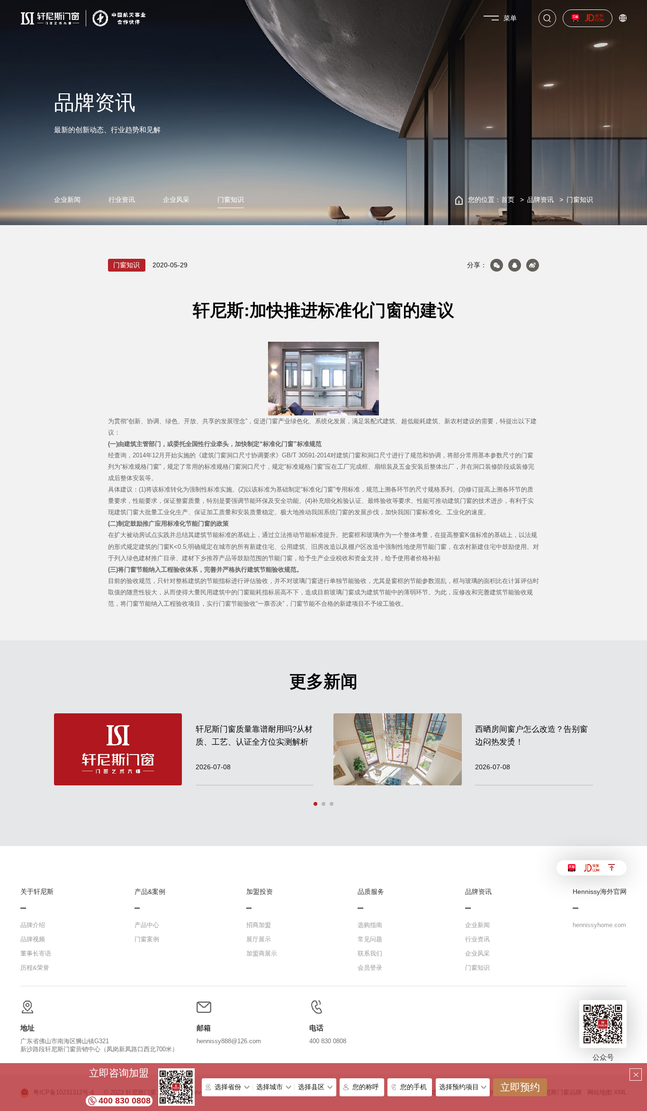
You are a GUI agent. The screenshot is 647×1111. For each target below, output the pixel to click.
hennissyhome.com (599, 925)
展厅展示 (258, 939)
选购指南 (370, 925)
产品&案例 (150, 892)
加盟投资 (259, 892)
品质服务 (371, 892)
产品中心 (147, 925)
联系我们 (370, 953)
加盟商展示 (261, 953)
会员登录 (370, 967)
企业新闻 (67, 199)
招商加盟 (258, 925)
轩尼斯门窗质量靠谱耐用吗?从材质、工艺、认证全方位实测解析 (254, 736)
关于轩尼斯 (37, 892)
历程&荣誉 (34, 967)
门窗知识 (230, 199)
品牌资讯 (540, 199)
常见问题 (370, 939)
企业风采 (176, 199)
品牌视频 (32, 939)
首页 (507, 199)
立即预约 (520, 1087)
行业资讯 (121, 199)
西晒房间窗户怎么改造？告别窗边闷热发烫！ (531, 736)
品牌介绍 (32, 925)
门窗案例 (147, 939)
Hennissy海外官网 (600, 892)
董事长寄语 (35, 953)
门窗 (272, 421)
